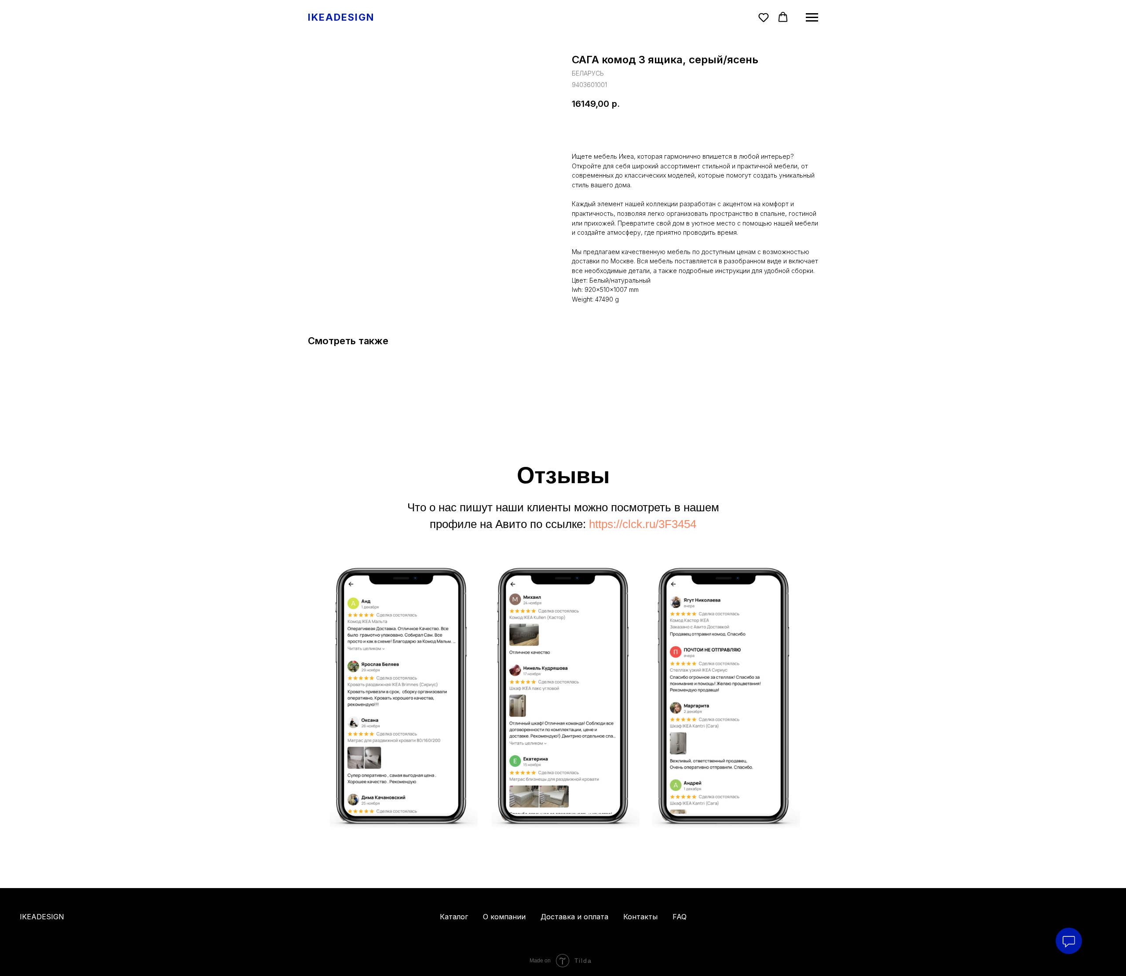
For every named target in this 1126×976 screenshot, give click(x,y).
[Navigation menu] (812, 17)
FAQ (680, 916)
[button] (763, 17)
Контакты (640, 916)
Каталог (454, 916)
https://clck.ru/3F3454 (642, 524)
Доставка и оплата (574, 916)
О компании (504, 916)
